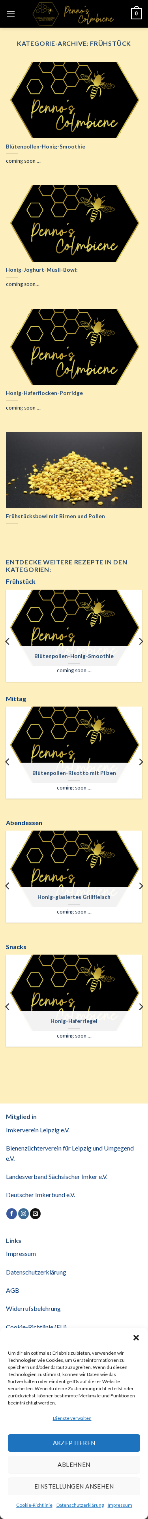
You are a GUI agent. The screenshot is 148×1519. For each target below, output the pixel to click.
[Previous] (8, 641)
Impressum (120, 1505)
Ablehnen (74, 1464)
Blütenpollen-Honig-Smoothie (45, 146)
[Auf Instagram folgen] (23, 1213)
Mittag (16, 698)
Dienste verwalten (72, 1418)
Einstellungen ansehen (74, 1486)
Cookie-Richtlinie (34, 1505)
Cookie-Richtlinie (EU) (36, 1327)
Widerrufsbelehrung (33, 1308)
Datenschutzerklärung (80, 1505)
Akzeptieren (74, 1442)
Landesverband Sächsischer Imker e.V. (56, 1176)
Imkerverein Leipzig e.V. (37, 1130)
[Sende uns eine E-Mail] (35, 1213)
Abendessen (24, 822)
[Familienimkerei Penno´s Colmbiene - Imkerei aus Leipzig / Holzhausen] (73, 14)
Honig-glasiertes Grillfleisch (74, 897)
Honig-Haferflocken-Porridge (44, 393)
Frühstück (21, 581)
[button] (136, 1338)
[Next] (140, 641)
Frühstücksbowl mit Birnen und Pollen (55, 516)
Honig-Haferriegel (74, 1021)
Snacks (16, 946)
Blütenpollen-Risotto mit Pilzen (74, 773)
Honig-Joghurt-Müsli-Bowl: (42, 270)
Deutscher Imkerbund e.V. (40, 1194)
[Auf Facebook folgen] (11, 1213)
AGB (12, 1290)
